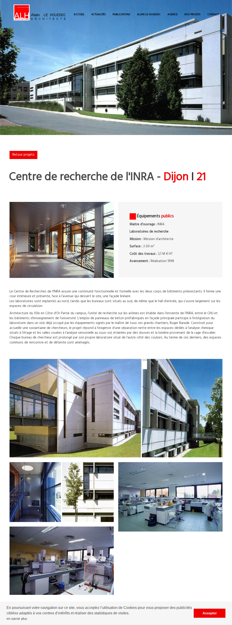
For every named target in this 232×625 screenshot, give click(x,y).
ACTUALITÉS (98, 14)
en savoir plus (17, 618)
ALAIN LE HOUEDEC (149, 14)
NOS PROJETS (192, 14)
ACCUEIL (79, 14)
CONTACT (213, 14)
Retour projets (23, 154)
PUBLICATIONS (121, 14)
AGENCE (172, 14)
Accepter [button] (210, 613)
